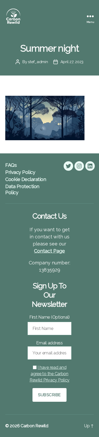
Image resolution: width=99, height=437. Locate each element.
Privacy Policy (20, 172)
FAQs (11, 165)
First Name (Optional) (49, 317)
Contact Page (49, 251)
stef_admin (38, 61)
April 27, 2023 (71, 61)
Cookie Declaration (25, 179)
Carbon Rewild (34, 425)
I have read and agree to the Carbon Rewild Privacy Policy (49, 374)
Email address (49, 342)
